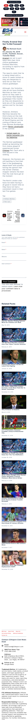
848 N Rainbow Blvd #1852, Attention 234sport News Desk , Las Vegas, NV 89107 (14, 657)
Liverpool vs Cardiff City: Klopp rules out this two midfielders (12, 453)
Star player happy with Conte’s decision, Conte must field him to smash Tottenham (13, 388)
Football (12, 54)
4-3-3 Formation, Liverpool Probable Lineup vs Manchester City (13, 431)
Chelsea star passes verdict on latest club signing (13, 365)
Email (4, 242)
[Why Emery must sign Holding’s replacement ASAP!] (14, 557)
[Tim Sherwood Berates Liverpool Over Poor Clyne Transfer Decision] (14, 335)
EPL (14, 11)
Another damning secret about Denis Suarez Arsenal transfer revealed (12, 500)
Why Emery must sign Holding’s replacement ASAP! (13, 565)
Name (4, 249)
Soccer (20, 54)
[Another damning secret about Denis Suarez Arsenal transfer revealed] (14, 491)
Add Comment (6, 263)
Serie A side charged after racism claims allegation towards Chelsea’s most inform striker (14, 476)
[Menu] (25, 32)
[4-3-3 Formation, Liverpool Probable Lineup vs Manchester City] (14, 422)
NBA (6, 5)
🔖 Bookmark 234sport (14, 2)
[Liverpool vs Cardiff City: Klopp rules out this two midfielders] (14, 445)
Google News (9, 664)
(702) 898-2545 (10, 651)
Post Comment (9, 282)
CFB (12, 8)
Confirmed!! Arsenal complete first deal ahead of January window (14, 522)
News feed (11, 631)
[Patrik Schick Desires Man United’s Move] (14, 536)
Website (4, 256)
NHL (22, 5)
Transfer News (9, 56)
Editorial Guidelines (18, 633)
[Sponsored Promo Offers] (9, 22)
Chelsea (6, 150)
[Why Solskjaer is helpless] (14, 402)
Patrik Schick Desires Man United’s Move (14, 544)
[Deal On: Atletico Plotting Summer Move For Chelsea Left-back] (14, 313)
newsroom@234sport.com (13, 646)
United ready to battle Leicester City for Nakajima (15, 135)
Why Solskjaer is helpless (11, 409)
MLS (22, 8)
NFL (11, 5)
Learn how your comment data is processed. (12, 288)
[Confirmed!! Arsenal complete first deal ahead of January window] (14, 514)
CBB (17, 8)
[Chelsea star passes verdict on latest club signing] (14, 357)
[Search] (15, 32)
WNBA (6, 8)
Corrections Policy (6, 633)
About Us (18, 631)
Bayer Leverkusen (15, 126)
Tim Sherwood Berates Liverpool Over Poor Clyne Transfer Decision (14, 343)
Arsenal (6, 58)
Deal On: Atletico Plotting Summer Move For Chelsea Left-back (13, 321)
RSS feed (4, 631)
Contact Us (4, 635)
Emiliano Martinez (9, 198)
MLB (16, 5)
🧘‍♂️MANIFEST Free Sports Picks (14, 15)
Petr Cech (6, 201)
